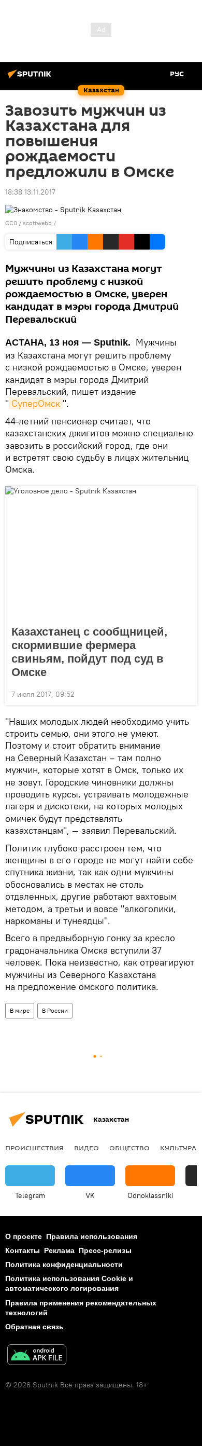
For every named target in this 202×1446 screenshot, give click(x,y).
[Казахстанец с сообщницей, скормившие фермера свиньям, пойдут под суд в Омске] (101, 552)
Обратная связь (34, 1327)
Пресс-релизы (105, 1250)
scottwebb (37, 223)
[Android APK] (37, 1356)
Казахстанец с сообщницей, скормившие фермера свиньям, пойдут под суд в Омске (89, 652)
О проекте (23, 1236)
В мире (20, 1010)
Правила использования (91, 1236)
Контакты (22, 1250)
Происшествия (34, 1147)
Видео (86, 1147)
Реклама (59, 1250)
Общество (129, 1147)
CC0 (11, 223)
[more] (185, 693)
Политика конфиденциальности (64, 1264)
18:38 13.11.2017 (30, 192)
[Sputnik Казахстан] (31, 77)
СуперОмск (35, 403)
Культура (178, 1147)
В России (55, 1010)
